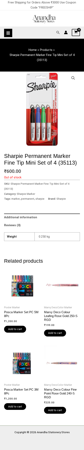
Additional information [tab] (20, 217)
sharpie (39, 198)
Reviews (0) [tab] (12, 225)
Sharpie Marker (26, 193)
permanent (27, 198)
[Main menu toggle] (8, 33)
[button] (58, 32)
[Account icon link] (66, 32)
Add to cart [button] (15, 329)
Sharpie (61, 198)
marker (15, 198)
